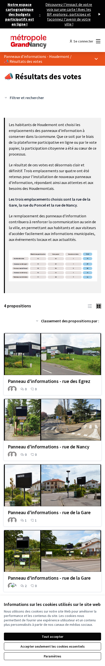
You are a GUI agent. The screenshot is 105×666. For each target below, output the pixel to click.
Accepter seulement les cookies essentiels (53, 646)
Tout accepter (52, 636)
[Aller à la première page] (40, 41)
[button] (89, 306)
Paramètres (52, 656)
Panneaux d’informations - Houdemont (36, 56)
